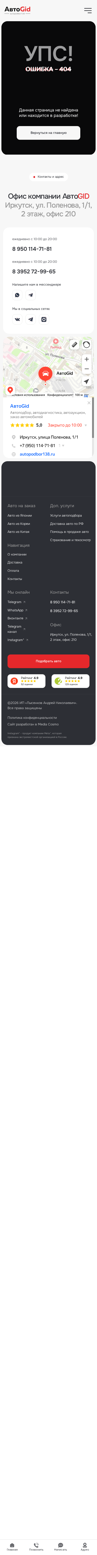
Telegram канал (14, 629)
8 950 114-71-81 (32, 249)
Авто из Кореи (19, 524)
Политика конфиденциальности (32, 718)
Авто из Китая (18, 532)
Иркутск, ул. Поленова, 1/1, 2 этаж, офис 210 (71, 637)
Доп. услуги (62, 505)
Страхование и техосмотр (70, 540)
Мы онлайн (19, 592)
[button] (88, 10)
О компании (17, 554)
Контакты (15, 579)
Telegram (14, 602)
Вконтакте (15, 618)
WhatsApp (15, 610)
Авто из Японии (20, 515)
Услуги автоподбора (66, 515)
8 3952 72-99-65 (34, 271)
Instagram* (16, 640)
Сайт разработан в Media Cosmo (33, 724)
